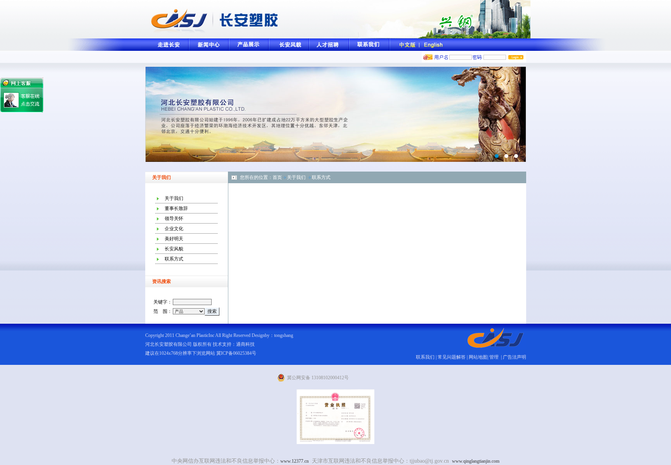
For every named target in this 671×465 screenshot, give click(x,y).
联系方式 (174, 259)
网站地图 (478, 357)
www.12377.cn (294, 461)
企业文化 (174, 228)
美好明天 (174, 238)
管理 (494, 357)
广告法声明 (514, 357)
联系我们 (425, 357)
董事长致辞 (176, 208)
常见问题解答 (452, 357)
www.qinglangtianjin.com (475, 461)
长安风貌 (174, 249)
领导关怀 (174, 218)
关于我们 (174, 198)
